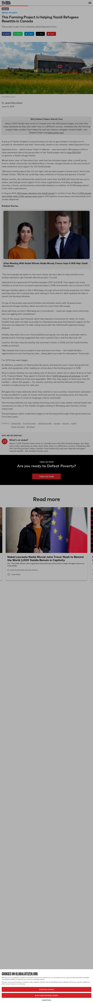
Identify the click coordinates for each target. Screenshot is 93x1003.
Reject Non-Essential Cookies (46, 995)
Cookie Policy (46, 1000)
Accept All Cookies (46, 989)
